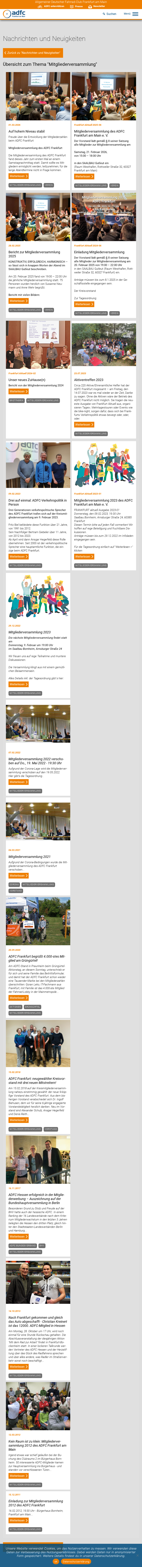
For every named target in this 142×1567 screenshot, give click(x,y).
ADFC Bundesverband (23, 1245)
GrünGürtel (32, 1007)
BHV (42, 1245)
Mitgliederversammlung (25, 185)
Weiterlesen (17, 176)
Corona (14, 884)
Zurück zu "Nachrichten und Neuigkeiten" (33, 53)
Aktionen (15, 1007)
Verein (49, 185)
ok (56, 1561)
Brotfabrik (16, 400)
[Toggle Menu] (135, 14)
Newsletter (99, 6)
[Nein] (137, 1555)
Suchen (111, 14)
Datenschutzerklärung (76, 1561)
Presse (79, 6)
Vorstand (16, 891)
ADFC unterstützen (54, 6)
